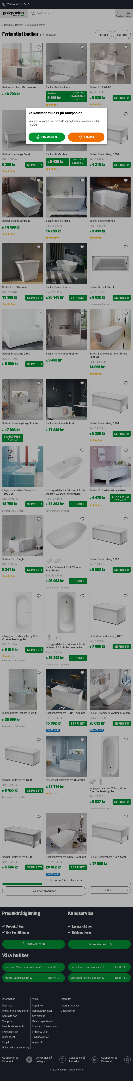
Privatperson (49, 137)
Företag (89, 137)
